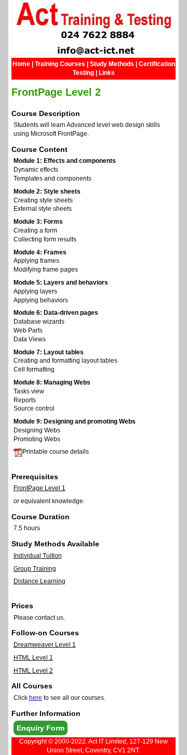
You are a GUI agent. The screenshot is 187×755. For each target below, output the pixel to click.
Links (107, 72)
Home (21, 64)
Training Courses (60, 64)
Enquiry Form (40, 728)
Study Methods (112, 64)
